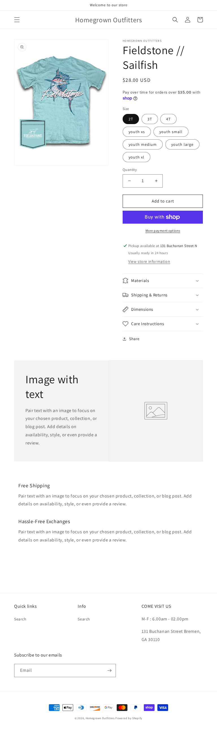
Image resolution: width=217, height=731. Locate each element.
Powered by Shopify (128, 718)
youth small (171, 131)
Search (20, 619)
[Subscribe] (109, 670)
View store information (149, 261)
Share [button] (134, 338)
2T (131, 119)
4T (168, 119)
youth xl (136, 157)
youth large (182, 144)
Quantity (130, 169)
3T (149, 119)
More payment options (163, 230)
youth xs (137, 131)
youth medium (143, 144)
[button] (17, 20)
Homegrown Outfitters (100, 718)
